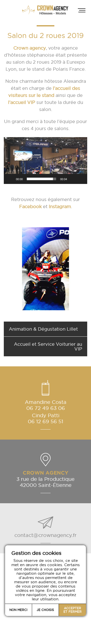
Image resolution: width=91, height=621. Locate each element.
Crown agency (29, 48)
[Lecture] (10, 178)
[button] (45, 160)
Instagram (60, 206)
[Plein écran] (80, 178)
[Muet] (72, 178)
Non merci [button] (18, 609)
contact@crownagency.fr (45, 535)
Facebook (30, 206)
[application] (45, 160)
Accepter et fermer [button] (72, 609)
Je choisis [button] (45, 609)
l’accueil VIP (21, 102)
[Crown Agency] (45, 10)
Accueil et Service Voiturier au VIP (48, 346)
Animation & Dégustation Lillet (43, 329)
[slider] (41, 179)
